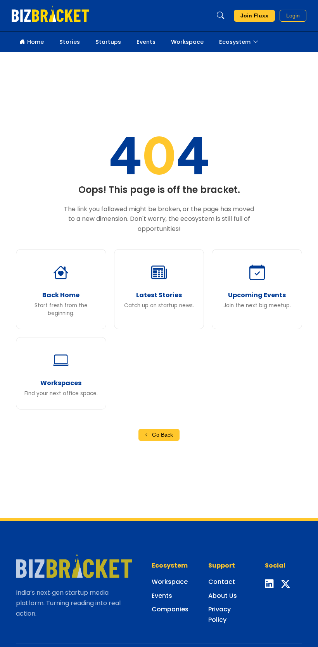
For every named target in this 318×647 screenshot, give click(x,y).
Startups (108, 42)
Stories (69, 42)
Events (146, 42)
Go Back (161, 435)
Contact (221, 581)
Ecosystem (235, 42)
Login (293, 16)
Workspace (187, 42)
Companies (170, 609)
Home (35, 42)
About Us (222, 595)
